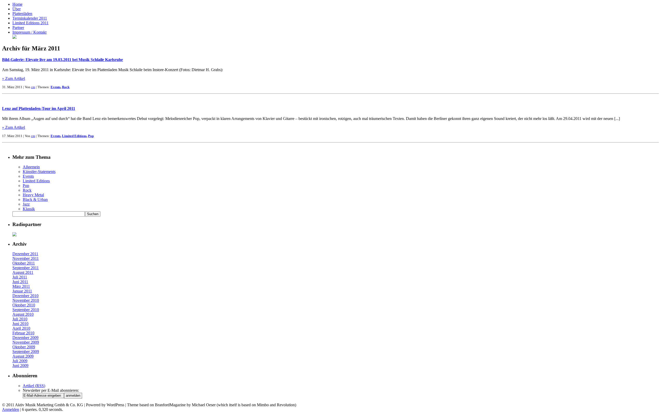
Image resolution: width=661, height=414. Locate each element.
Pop (91, 136)
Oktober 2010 (23, 305)
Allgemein (31, 167)
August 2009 (23, 356)
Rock (65, 87)
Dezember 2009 (25, 337)
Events (55, 87)
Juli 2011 (19, 277)
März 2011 (21, 286)
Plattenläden (22, 13)
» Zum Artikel (13, 78)
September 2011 (25, 268)
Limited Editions (74, 136)
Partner (18, 27)
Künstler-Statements (39, 171)
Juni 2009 (20, 365)
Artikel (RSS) (34, 385)
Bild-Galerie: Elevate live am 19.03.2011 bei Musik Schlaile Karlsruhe (62, 59)
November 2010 (25, 300)
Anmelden (10, 409)
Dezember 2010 (25, 295)
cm (33, 87)
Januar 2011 (22, 291)
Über (16, 9)
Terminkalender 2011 (29, 18)
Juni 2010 (20, 323)
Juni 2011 (20, 282)
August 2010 (23, 314)
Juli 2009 (19, 361)
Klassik (29, 209)
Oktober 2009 (23, 347)
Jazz (26, 204)
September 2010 (25, 309)
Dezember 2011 (25, 254)
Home (17, 4)
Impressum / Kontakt (29, 32)
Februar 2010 (23, 333)
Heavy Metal (33, 195)
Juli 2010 (19, 319)
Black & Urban (35, 199)
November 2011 (25, 258)
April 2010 (21, 328)
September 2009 (25, 351)
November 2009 (25, 342)
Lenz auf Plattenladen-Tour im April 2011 (38, 108)
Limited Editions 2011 (30, 23)
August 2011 (22, 272)
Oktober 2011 (23, 263)
